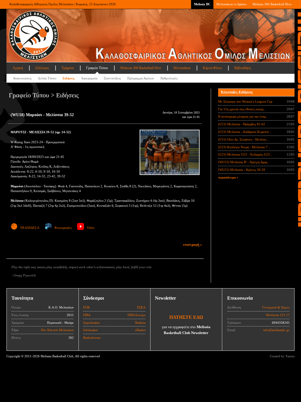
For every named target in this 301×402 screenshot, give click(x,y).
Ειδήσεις (69, 78)
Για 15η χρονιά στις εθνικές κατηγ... (242, 109)
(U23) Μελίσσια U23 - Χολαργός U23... (245, 154)
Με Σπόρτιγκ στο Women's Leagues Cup (245, 101)
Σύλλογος (42, 68)
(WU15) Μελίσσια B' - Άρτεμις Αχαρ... (244, 162)
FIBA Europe (137, 315)
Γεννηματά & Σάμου (276, 307)
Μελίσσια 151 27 (278, 315)
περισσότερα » (228, 177)
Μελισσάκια (181, 68)
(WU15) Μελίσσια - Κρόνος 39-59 (241, 169)
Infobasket (90, 330)
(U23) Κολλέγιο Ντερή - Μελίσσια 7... (244, 147)
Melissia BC (202, 4)
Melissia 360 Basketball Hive (272, 4)
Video (91, 227)
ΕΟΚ (86, 307)
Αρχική (18, 68)
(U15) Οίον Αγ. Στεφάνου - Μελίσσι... (243, 139)
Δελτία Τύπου (47, 78)
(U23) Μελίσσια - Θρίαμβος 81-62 (241, 124)
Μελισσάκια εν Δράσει (231, 4)
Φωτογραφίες (63, 227)
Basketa (140, 322)
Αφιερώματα (89, 78)
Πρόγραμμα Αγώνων (140, 78)
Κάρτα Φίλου (212, 68)
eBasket (140, 330)
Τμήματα (67, 68)
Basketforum (92, 337)
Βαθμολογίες (169, 78)
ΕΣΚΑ (141, 307)
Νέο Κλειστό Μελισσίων (57, 330)
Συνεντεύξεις (112, 78)
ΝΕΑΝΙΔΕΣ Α (29, 227)
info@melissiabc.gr (276, 330)
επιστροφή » (192, 245)
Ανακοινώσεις (22, 78)
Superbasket (91, 322)
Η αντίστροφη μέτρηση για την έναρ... (243, 116)
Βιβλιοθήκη (242, 68)
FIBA (87, 315)
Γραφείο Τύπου (97, 68)
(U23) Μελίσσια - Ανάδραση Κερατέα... (244, 132)
